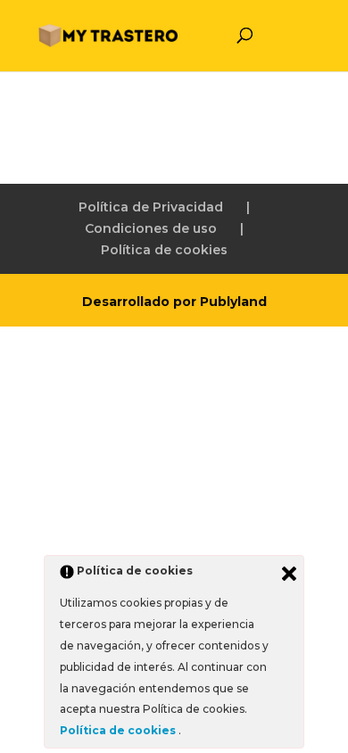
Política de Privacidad (151, 207)
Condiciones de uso (151, 228)
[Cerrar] (289, 574)
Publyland (233, 302)
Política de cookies (164, 250)
